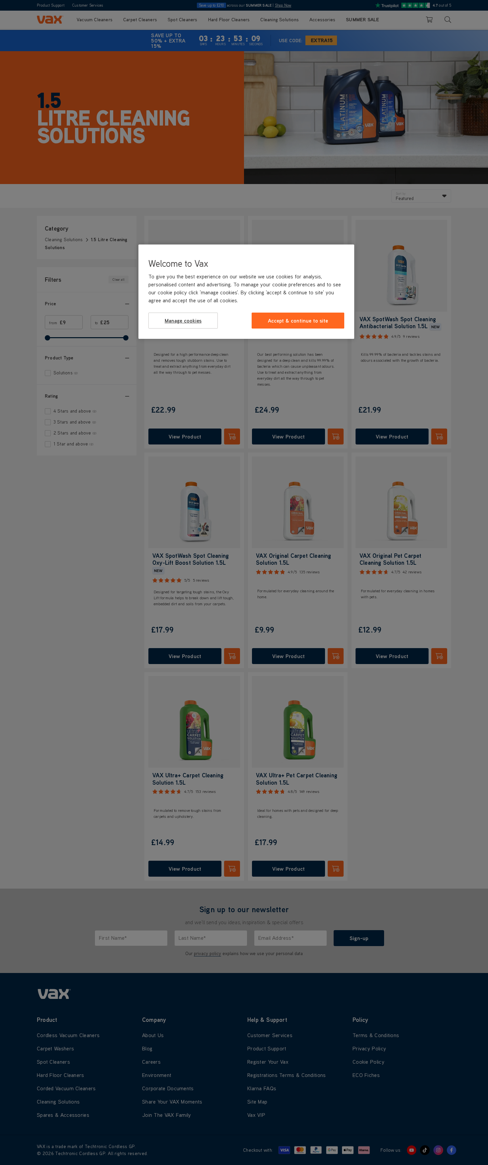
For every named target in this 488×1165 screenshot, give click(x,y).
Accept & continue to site (298, 320)
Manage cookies (183, 320)
